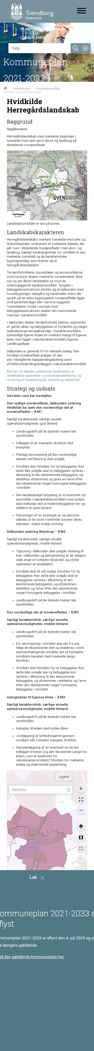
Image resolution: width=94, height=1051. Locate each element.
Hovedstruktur (22, 88)
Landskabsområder (48, 88)
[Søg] (75, 48)
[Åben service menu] (86, 48)
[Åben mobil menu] (81, 11)
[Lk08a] (47, 219)
